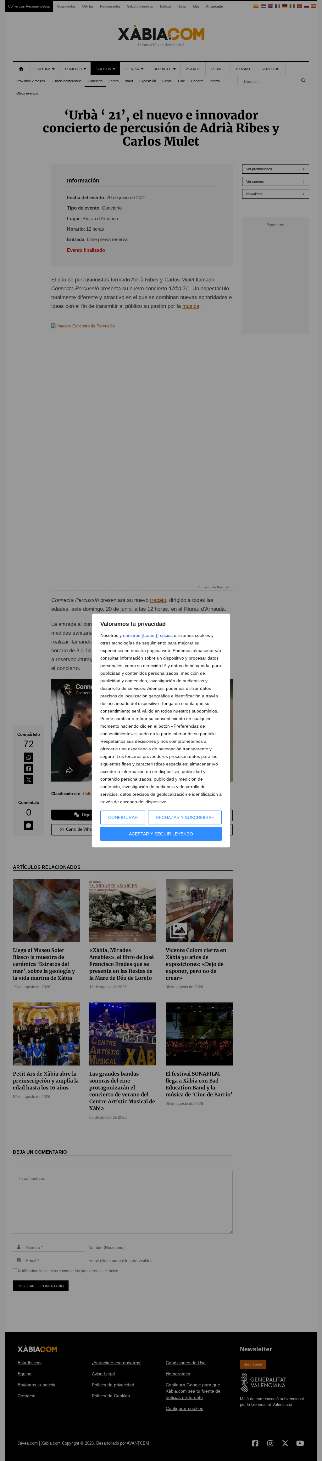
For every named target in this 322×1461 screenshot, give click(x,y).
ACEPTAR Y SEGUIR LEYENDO (161, 833)
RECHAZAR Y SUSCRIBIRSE (185, 817)
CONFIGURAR (123, 817)
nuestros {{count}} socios (148, 635)
